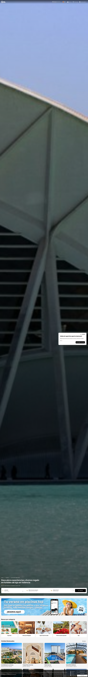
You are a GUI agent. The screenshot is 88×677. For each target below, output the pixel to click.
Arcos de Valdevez (69, 666)
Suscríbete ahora (80, 342)
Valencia (10, 666)
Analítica (72, 672)
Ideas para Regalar (27, 635)
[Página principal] (3, 2)
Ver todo (84, 641)
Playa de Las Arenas (5, 666)
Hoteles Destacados (7, 641)
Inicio (2, 577)
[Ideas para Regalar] (27, 627)
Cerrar (83, 334)
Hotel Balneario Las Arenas (7, 665)
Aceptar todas (82, 675)
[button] (38, 591)
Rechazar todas (82, 673)
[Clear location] (23, 591)
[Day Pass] (44, 606)
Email (61, 340)
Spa (78, 635)
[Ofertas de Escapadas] (61, 627)
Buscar (81, 590)
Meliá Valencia (48, 665)
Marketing (72, 674)
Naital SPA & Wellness (71, 665)
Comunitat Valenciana (15, 577)
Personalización (73, 675)
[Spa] (78, 627)
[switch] (73, 590)
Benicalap (46, 666)
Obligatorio (73, 671)
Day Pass (9, 635)
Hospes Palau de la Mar (28, 665)
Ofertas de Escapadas (61, 635)
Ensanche (24, 666)
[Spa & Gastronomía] (44, 627)
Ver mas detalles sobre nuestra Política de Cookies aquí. (8, 674)
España (7, 577)
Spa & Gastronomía (44, 635)
